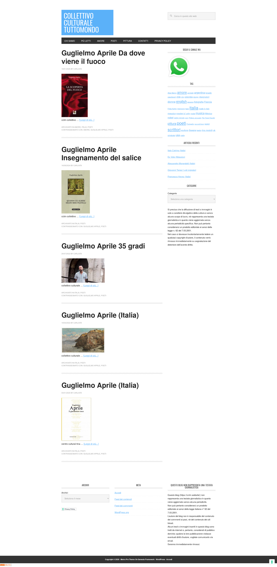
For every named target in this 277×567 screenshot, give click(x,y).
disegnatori (204, 96)
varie (182, 135)
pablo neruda (179, 118)
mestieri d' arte (183, 113)
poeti (90, 127)
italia (84, 127)
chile (178, 96)
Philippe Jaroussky (195, 118)
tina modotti (207, 130)
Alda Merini (172, 93)
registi (207, 124)
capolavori (172, 97)
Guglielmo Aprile (99, 129)
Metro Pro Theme (128, 559)
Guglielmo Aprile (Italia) (100, 315)
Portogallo (190, 124)
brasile (209, 92)
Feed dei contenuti (123, 499)
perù (186, 118)
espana (190, 102)
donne (172, 102)
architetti (190, 93)
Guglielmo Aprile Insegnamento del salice (101, 153)
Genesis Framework (146, 559)
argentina (199, 92)
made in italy (204, 108)
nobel (170, 117)
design (196, 97)
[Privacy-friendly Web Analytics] (6, 565)
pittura (172, 123)
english (181, 101)
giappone (181, 108)
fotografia (199, 101)
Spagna (192, 130)
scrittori (174, 129)
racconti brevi (199, 124)
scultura (184, 130)
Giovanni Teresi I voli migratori (182, 169)
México (208, 113)
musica (200, 113)
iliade (187, 109)
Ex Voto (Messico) (176, 156)
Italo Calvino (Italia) (177, 150)
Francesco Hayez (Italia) (179, 176)
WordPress (160, 559)
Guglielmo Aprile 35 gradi (103, 246)
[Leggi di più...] (86, 120)
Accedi (118, 492)
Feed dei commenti (124, 505)
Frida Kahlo (172, 108)
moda (192, 113)
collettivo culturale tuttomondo (81, 22)
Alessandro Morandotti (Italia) (181, 163)
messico (172, 113)
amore (77, 127)
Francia (208, 101)
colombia (189, 96)
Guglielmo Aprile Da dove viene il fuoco (103, 57)
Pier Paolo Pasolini (208, 118)
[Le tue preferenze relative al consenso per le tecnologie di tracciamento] (272, 562)
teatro (199, 130)
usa (178, 135)
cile (182, 97)
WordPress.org (122, 512)
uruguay (171, 135)
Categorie (172, 193)
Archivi (64, 492)
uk (214, 130)
